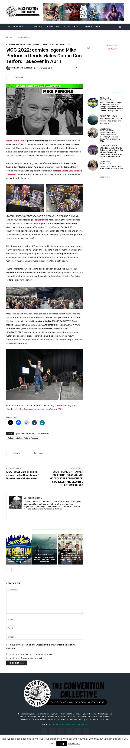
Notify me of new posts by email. (26, 658)
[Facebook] (25, 513)
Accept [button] (61, 743)
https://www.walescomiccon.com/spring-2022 (40, 409)
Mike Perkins (41, 220)
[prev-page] (8, 570)
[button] (120, 27)
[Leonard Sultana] (8, 68)
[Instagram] (52, 731)
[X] (36, 513)
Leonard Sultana (23, 68)
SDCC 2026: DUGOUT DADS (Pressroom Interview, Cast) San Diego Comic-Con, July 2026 (70, 557)
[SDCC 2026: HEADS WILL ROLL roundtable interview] (93, 165)
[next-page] (13, 570)
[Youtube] (42, 513)
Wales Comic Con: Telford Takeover (23, 438)
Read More (74, 743)
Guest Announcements (38, 44)
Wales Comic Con (61, 44)
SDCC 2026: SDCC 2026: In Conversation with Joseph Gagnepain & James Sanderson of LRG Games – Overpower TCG (19, 557)
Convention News (22, 37)
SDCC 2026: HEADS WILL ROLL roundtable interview (112, 167)
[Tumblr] (78, 731)
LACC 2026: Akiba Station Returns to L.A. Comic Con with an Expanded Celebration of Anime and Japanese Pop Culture (111, 152)
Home (9, 37)
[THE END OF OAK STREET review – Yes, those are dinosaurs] (44, 549)
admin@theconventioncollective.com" (70, 724)
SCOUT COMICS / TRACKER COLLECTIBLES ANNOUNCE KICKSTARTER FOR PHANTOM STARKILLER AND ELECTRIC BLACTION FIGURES (66, 478)
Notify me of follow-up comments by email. (31, 654)
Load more (105, 177)
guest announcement (25, 433)
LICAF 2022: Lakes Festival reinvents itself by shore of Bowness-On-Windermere (22, 475)
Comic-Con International (19, 550)
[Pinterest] (69, 731)
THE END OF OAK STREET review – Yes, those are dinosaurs (45, 560)
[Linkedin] (30, 513)
